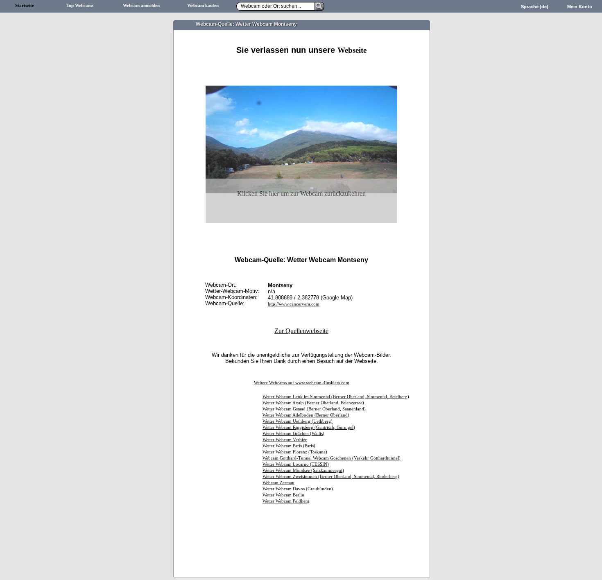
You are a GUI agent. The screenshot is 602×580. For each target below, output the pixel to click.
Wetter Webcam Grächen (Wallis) (293, 433)
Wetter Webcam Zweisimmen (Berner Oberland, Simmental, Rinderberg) (331, 476)
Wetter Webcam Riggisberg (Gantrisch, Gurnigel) (309, 427)
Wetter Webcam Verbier (285, 439)
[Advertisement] (301, 64)
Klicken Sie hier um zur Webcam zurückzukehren (301, 193)
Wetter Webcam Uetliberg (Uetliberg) (298, 421)
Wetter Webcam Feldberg (286, 501)
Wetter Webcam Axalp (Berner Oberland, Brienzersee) (313, 403)
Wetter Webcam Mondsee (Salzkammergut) (303, 470)
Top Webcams (79, 5)
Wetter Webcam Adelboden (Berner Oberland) (306, 415)
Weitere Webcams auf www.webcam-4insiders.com (301, 383)
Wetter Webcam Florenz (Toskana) (295, 452)
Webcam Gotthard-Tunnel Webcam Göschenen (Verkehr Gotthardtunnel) (332, 458)
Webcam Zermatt (278, 482)
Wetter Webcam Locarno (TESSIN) (296, 464)
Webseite (352, 50)
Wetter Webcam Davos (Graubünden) (298, 489)
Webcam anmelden (141, 5)
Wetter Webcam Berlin (283, 495)
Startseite (24, 5)
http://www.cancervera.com (293, 304)
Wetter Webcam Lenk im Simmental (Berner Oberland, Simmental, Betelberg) (336, 396)
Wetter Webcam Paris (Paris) (289, 446)
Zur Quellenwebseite (301, 330)
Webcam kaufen (203, 5)
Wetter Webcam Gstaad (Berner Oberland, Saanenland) (314, 409)
